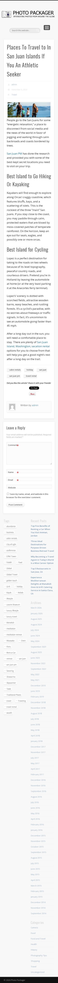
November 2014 (38, 907)
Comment (13, 445)
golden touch (11, 580)
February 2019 (37, 696)
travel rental (31, 376)
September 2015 (38, 852)
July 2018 (35, 719)
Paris (8, 646)
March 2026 (36, 607)
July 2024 (35, 630)
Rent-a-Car (11, 652)
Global (9, 568)
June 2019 (35, 691)
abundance (11, 526)
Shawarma (10, 677)
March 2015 (36, 885)
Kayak (8, 592)
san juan (42, 369)
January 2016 (36, 830)
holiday (30, 369)
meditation (10, 628)
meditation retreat (14, 634)
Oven (23, 640)
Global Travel (11, 574)
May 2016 (35, 813)
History (34, 949)
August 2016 (36, 796)
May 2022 (35, 674)
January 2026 (36, 613)
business (10, 532)
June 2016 (35, 807)
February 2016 (37, 824)
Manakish (10, 622)
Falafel (9, 562)
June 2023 (35, 657)
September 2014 (38, 913)
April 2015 (35, 880)
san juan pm (14, 376)
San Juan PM (14, 153)
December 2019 (38, 685)
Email (13, 480)
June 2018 (35, 724)
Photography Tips (39, 955)
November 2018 (38, 707)
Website (12, 487)
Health (34, 944)
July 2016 (35, 802)
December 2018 (38, 702)
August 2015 (36, 857)
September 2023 (38, 646)
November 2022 (38, 663)
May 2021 (35, 680)
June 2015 (35, 868)
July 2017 (35, 757)
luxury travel (11, 616)
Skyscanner (11, 683)
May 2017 (35, 763)
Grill (8, 586)
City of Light (11, 544)
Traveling (22, 701)
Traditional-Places (13, 695)
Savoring (10, 671)
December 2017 (38, 746)
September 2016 (38, 791)
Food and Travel (38, 938)
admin (14, 84)
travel (8, 701)
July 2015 (35, 863)
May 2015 (35, 874)
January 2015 (36, 896)
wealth (9, 713)
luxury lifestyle (12, 610)
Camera (34, 927)
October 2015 (37, 846)
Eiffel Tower (11, 556)
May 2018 (35, 730)
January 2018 (36, 741)
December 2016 (38, 780)
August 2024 (36, 624)
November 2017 (38, 752)
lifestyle (9, 598)
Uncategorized (37, 972)
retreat (9, 658)
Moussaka (10, 640)
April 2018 (35, 735)
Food (20, 562)
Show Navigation (47, 27)
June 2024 (35, 635)
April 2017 (35, 768)
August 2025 (36, 619)
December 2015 (38, 835)
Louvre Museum (13, 604)
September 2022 (38, 669)
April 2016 (35, 819)
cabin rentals (15, 369)
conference (11, 550)
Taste (8, 689)
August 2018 (36, 713)
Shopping (35, 961)
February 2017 (37, 774)
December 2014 (38, 902)
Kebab (20, 592)
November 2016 (38, 785)
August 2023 (36, 652)
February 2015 (37, 891)
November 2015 (38, 841)
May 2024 (35, 641)
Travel (14, 94)
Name (13, 472)
